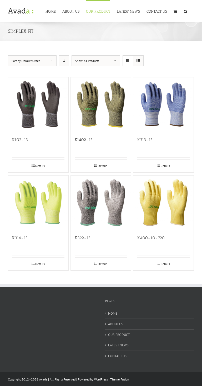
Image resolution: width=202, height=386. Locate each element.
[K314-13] (38, 203)
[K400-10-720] (163, 203)
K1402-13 (84, 139)
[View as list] (138, 61)
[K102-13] (38, 104)
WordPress (101, 379)
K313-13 (145, 139)
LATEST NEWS (118, 345)
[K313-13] (163, 104)
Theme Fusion (119, 379)
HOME (112, 313)
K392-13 (82, 237)
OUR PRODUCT (119, 334)
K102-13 (20, 139)
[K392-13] (101, 203)
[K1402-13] (101, 104)
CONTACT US (117, 356)
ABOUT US (115, 324)
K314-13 (20, 237)
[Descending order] (64, 60)
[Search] (186, 11)
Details (40, 166)
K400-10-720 (151, 237)
